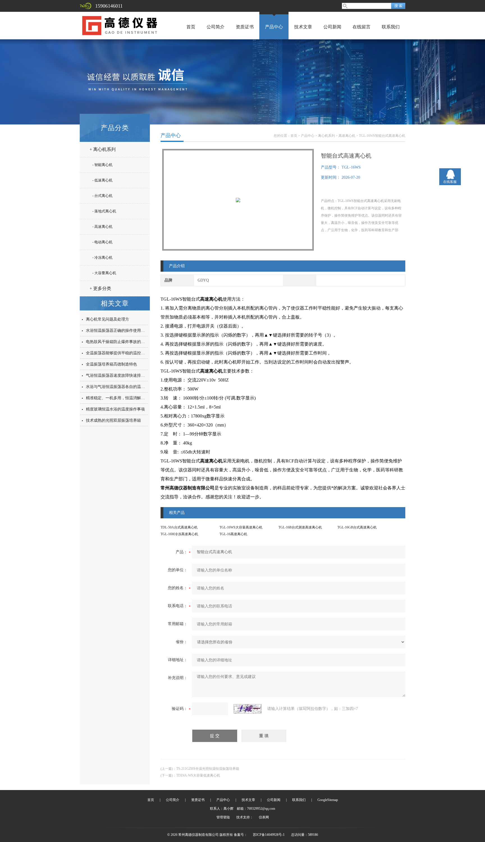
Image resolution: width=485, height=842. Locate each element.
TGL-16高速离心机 (233, 534)
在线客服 (450, 182)
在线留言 (361, 26)
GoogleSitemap (327, 800)
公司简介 (216, 26)
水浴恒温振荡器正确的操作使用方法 (117, 330)
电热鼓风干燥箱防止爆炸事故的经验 (117, 342)
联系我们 (391, 26)
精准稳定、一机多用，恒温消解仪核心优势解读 (127, 398)
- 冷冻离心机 (102, 257)
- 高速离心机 (102, 226)
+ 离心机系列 (103, 149)
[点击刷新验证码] (248, 709)
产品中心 (274, 26)
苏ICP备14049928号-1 (269, 835)
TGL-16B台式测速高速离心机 (300, 527)
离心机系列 (326, 136)
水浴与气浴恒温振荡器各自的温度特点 (119, 387)
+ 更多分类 (100, 288)
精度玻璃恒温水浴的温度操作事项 (115, 409)
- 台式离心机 (102, 196)
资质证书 (245, 26)
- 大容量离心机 (104, 273)
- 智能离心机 (102, 165)
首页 (190, 26)
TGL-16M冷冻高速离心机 (179, 534)
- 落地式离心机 (104, 211)
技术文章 (303, 26)
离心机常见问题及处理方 (107, 319)
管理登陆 (223, 817)
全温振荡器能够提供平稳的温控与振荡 (119, 353)
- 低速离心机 (102, 180)
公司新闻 (332, 26)
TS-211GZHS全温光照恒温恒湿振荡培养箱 (207, 769)
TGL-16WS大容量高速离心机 (240, 527)
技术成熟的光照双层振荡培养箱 (113, 420)
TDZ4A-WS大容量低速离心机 (198, 775)
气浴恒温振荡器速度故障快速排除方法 (119, 375)
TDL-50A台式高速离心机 (179, 527)
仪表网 (264, 817)
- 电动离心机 (102, 242)
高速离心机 (346, 136)
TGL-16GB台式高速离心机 (357, 527)
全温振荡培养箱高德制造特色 (111, 364)
